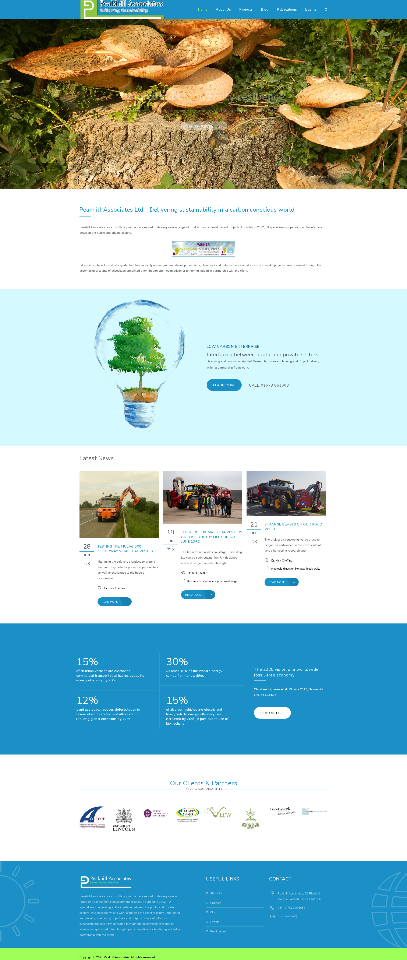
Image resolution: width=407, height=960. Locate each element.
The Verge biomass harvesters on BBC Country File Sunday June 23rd (211, 537)
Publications (287, 9)
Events (310, 9)
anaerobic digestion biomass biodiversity (295, 568)
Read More (110, 602)
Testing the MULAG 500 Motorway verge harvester (125, 548)
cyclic (219, 581)
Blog (264, 9)
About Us (223, 9)
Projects (245, 9)
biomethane (206, 581)
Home (203, 9)
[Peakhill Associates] (126, 9)
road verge (230, 581)
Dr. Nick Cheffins (114, 588)
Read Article (272, 713)
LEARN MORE (224, 385)
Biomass (192, 581)
